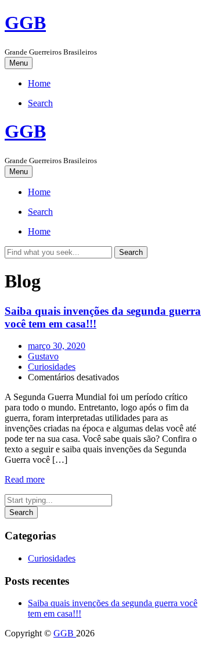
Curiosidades (51, 367)
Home (39, 83)
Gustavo (43, 356)
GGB (25, 22)
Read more (25, 479)
